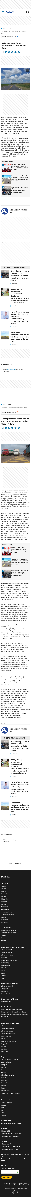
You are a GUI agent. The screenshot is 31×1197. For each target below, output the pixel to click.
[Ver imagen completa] (27, 70)
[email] (15, 52)
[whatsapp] (6, 52)
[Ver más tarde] (2, 52)
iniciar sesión (11, 369)
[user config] (27, 12)
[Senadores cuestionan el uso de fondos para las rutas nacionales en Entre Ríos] (5, 335)
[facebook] (9, 52)
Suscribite (6, 1177)
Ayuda (25, 1188)
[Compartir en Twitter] (12, 52)
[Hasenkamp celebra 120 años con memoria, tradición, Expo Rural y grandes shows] (5, 274)
